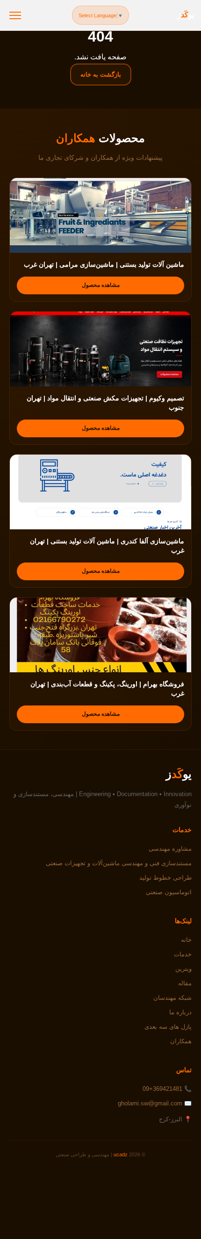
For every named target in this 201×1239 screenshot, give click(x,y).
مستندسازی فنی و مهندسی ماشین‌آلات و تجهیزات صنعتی (119, 863)
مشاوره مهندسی (170, 848)
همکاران (181, 1041)
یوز (185, 15)
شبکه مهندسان (172, 997)
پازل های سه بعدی (168, 1026)
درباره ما (180, 1012)
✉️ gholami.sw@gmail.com (155, 1103)
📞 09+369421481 (167, 1088)
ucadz (121, 1154)
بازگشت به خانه (100, 74)
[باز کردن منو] (15, 15)
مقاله (185, 983)
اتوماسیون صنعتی (169, 892)
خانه (186, 939)
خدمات (183, 954)
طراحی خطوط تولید (165, 877)
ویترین (183, 968)
